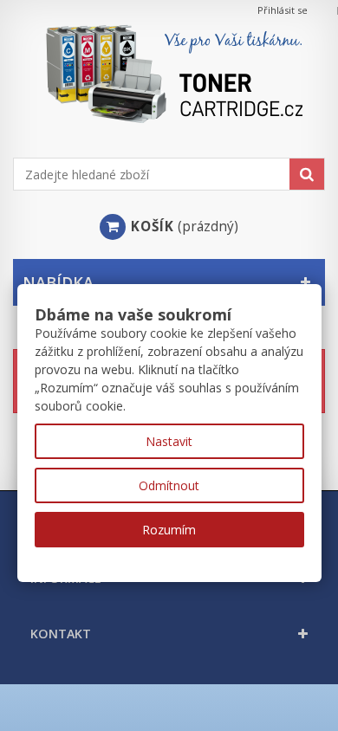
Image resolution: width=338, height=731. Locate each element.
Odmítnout (169, 485)
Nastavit (169, 441)
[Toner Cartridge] (169, 89)
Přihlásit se (282, 9)
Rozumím (169, 529)
